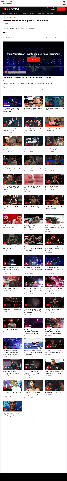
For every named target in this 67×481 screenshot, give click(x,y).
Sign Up (33, 59)
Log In (40, 64)
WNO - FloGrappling (9, 18)
